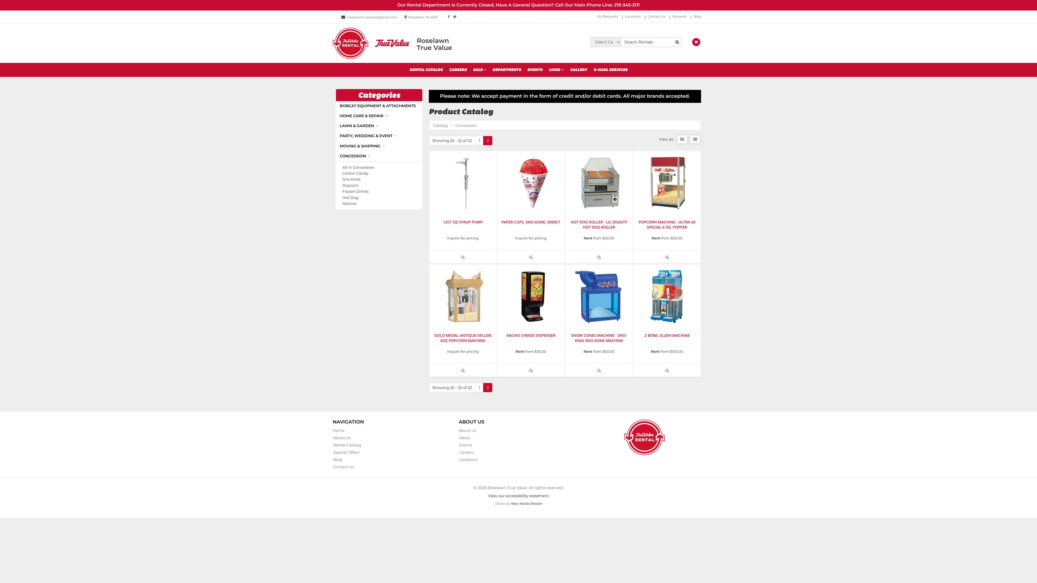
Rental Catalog (426, 70)
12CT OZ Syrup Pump (463, 222)
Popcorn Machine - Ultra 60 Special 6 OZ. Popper (667, 225)
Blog (697, 17)
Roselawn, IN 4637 (423, 17)
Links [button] (555, 70)
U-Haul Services (610, 70)
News (464, 437)
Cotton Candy (355, 173)
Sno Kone (351, 179)
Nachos (349, 204)
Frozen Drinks (355, 191)
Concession (353, 156)
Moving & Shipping (360, 146)
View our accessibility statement (518, 495)
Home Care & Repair (362, 115)
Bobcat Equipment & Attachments (378, 105)
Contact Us (656, 17)
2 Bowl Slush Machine (667, 335)
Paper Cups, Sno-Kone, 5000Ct (530, 222)
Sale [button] (478, 70)
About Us (342, 437)
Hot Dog (350, 198)
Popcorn (350, 186)
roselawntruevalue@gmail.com (372, 17)
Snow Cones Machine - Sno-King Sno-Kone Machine (599, 338)
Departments (507, 70)
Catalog (440, 125)
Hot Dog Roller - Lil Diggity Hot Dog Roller (599, 225)
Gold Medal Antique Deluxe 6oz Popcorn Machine (462, 338)
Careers (458, 70)
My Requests (607, 17)
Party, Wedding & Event (366, 135)
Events (535, 70)
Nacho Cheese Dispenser (530, 335)
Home (338, 430)
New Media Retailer (526, 503)
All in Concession (358, 167)
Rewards (679, 17)
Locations (633, 17)
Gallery (578, 70)
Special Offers (346, 452)
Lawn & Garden (357, 125)
